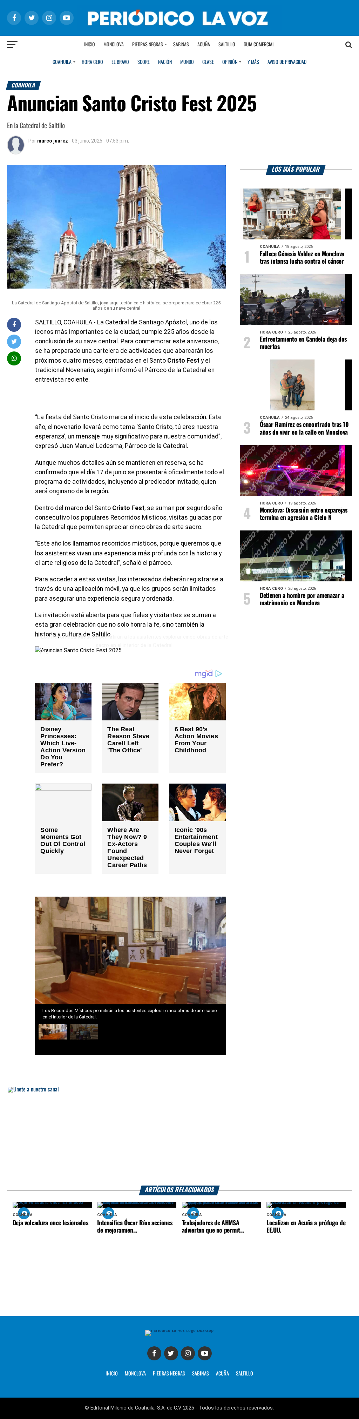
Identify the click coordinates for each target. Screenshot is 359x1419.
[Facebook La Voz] (154, 1353)
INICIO (112, 1374)
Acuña (203, 44)
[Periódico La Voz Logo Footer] (179, 1333)
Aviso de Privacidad (286, 62)
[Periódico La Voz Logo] (179, 18)
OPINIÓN (229, 62)
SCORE (143, 62)
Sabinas (181, 44)
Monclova (113, 44)
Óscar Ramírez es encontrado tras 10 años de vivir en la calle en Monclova (304, 428)
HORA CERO (92, 62)
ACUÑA (222, 1374)
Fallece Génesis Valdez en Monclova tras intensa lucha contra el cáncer (302, 258)
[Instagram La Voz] (188, 1353)
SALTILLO (244, 1374)
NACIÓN (165, 62)
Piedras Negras (147, 44)
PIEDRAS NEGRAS (169, 1374)
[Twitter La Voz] (171, 1353)
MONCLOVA (135, 1374)
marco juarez (52, 141)
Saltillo (226, 44)
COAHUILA (62, 62)
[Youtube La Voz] (205, 1353)
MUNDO (187, 62)
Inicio (89, 44)
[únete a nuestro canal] (179, 1136)
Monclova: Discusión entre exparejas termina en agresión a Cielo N (303, 514)
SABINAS (200, 1374)
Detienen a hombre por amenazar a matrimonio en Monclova (302, 599)
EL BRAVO (120, 62)
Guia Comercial (259, 44)
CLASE (208, 62)
